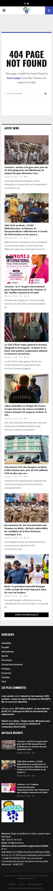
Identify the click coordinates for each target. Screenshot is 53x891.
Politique (5, 669)
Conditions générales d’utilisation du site (25, 888)
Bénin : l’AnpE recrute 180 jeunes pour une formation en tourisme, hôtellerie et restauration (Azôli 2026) (25, 724)
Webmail (12, 884)
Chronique (6, 660)
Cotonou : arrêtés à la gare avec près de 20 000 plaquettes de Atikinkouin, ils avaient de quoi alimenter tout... (26, 170)
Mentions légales (35, 884)
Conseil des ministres (12, 664)
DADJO (4, 721)
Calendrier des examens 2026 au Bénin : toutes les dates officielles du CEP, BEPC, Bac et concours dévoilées (26, 699)
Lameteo (5, 677)
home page (13, 78)
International (7, 651)
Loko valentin (8, 696)
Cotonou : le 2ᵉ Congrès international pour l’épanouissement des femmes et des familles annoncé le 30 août (25, 290)
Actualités (10, 315)
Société (9, 138)
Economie (10, 437)
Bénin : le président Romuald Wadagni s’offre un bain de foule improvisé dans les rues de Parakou (25, 590)
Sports (4, 656)
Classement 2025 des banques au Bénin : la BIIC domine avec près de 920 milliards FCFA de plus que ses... (26, 470)
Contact (22, 884)
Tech (3, 681)
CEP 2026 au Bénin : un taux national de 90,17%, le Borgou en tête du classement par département (25, 711)
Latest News (11, 128)
